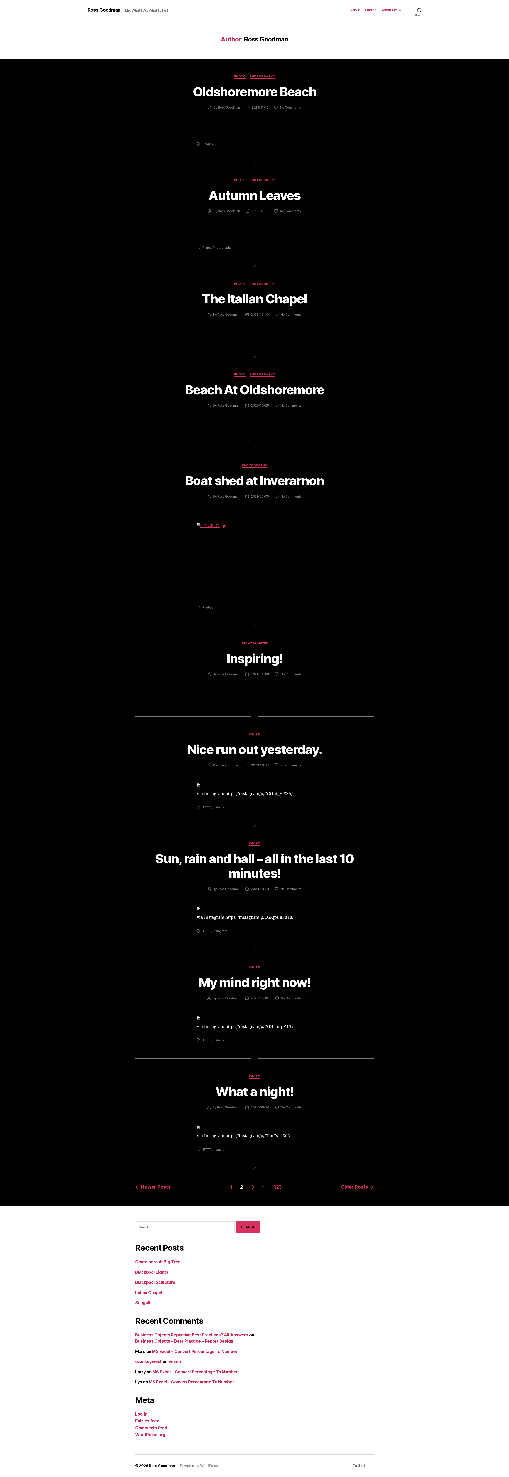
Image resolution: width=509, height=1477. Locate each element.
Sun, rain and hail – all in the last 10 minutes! (254, 866)
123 (278, 1187)
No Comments (290, 107)
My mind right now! (254, 982)
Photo (240, 76)
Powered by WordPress (199, 1466)
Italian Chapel (148, 1292)
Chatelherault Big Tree (158, 1261)
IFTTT (206, 807)
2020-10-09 (260, 998)
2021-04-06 (260, 674)
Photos (370, 10)
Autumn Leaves (254, 195)
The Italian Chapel (254, 298)
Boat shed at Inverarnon (254, 480)
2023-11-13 (259, 211)
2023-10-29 (260, 405)
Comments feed (151, 1427)
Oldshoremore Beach (254, 91)
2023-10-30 (260, 314)
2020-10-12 (260, 765)
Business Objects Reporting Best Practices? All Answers (191, 1334)
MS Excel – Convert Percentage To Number (194, 1351)
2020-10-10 (260, 889)
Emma (174, 1361)
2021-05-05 (260, 496)
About (355, 10)
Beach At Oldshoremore (254, 389)
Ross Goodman (103, 10)
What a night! (254, 1091)
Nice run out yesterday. (254, 749)
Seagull (142, 1302)
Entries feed (147, 1420)
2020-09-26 (260, 1107)
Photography (262, 76)
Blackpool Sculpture (155, 1282)
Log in (141, 1414)
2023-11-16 (259, 107)
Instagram (220, 807)
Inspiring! (254, 658)
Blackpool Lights (151, 1272)
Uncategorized (254, 643)
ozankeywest (148, 1361)
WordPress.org (150, 1434)
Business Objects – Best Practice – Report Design (184, 1341)
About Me (389, 10)
